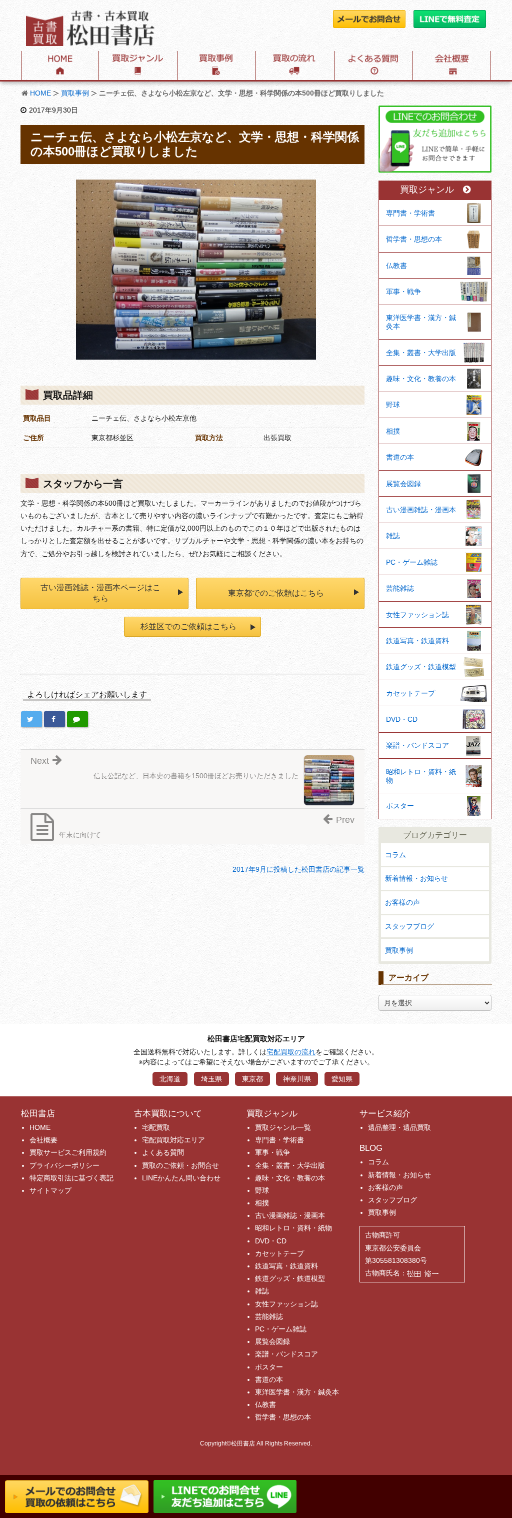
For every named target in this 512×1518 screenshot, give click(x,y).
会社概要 (44, 1140)
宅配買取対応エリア (173, 1140)
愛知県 (342, 1079)
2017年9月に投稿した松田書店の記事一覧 (298, 869)
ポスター (400, 806)
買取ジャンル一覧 (283, 1127)
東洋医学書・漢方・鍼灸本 (421, 322)
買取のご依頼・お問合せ (180, 1165)
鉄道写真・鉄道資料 (417, 641)
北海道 (170, 1079)
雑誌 (393, 536)
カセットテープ (410, 693)
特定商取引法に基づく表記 (72, 1178)
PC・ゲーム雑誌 (412, 562)
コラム (395, 855)
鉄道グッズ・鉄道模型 (421, 667)
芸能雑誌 (400, 588)
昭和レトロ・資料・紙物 (421, 776)
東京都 (252, 1079)
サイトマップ (51, 1190)
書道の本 (400, 457)
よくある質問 (163, 1152)
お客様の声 (402, 902)
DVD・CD (402, 719)
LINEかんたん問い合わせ (181, 1178)
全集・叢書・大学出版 (421, 353)
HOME (40, 93)
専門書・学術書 (410, 213)
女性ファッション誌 (417, 615)
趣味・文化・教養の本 (421, 379)
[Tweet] (31, 719)
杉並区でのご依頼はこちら (188, 626)
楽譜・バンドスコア (417, 745)
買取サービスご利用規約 (68, 1152)
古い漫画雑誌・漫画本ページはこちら (100, 593)
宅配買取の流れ (291, 1052)
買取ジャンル (427, 190)
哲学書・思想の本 (414, 239)
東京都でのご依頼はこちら (276, 593)
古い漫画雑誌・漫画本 (421, 510)
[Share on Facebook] (54, 719)
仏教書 (396, 266)
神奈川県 (297, 1079)
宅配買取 (156, 1127)
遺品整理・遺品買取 (399, 1127)
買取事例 (75, 93)
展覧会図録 (403, 484)
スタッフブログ (409, 926)
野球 (393, 405)
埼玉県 (211, 1079)
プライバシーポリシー (65, 1165)
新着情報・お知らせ (416, 878)
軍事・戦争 (403, 292)
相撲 (393, 431)
